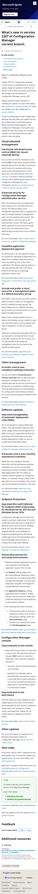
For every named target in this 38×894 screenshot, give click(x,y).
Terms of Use (27, 888)
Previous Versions (19, 882)
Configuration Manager (15, 26)
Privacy (13, 885)
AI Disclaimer (6, 882)
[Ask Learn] (31, 26)
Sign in (34, 22)
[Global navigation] (2, 22)
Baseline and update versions (19, 799)
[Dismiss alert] (34, 3)
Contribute (5, 885)
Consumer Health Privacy (10, 888)
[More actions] (34, 26)
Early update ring (8, 761)
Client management (10, 61)
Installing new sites (15, 796)
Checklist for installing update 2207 (18, 106)
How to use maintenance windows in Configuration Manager (17, 491)
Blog (29, 882)
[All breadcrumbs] (3, 26)
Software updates (9, 64)
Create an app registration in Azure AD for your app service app (19, 281)
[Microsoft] (19, 22)
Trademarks (6, 891)
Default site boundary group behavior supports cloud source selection (18, 354)
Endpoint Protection (10, 67)
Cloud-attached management (13, 59)
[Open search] (29, 22)
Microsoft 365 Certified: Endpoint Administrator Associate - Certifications (18, 851)
